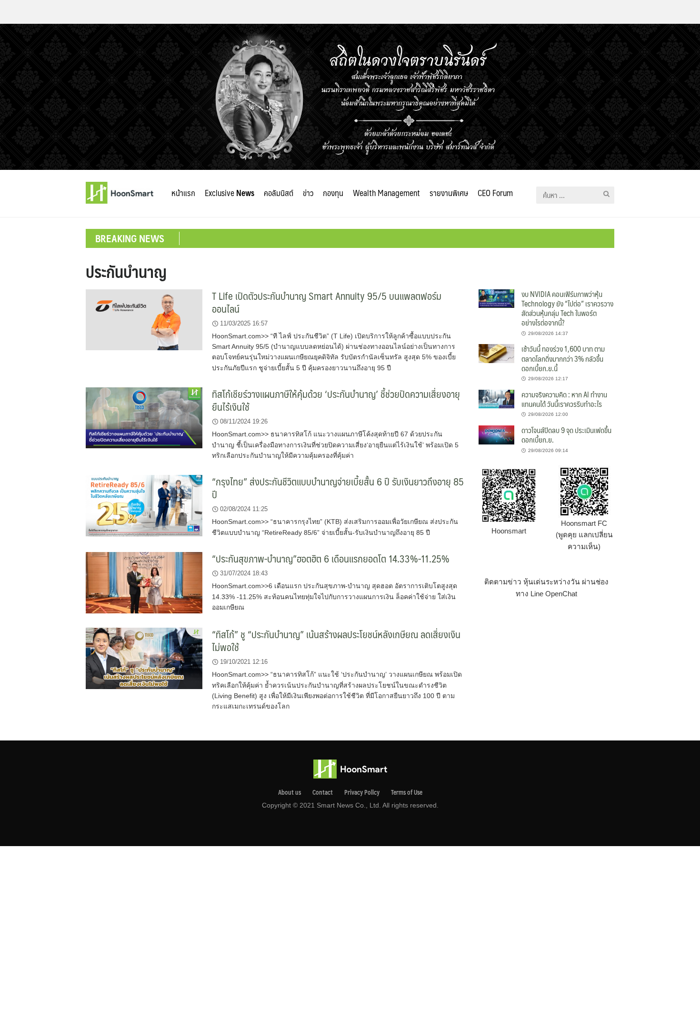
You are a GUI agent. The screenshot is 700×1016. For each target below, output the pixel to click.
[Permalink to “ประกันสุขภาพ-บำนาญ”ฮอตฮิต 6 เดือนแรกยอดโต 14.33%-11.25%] (144, 582)
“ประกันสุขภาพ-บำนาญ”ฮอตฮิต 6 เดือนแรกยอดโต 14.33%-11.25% (331, 558)
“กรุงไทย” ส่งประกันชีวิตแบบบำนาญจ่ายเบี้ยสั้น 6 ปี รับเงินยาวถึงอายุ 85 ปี (338, 488)
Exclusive (229, 192)
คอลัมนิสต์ (278, 192)
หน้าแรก (183, 192)
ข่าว (308, 192)
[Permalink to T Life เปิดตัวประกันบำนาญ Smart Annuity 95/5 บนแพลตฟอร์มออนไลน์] (144, 319)
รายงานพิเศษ (449, 192)
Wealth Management (386, 192)
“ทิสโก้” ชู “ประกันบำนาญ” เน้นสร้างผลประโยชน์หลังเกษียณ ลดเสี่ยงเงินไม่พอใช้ (336, 640)
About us (289, 792)
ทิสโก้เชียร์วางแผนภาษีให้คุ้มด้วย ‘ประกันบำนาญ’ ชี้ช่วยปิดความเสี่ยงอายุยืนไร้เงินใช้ (336, 400)
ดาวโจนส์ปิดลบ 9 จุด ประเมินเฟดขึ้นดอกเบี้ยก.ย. (566, 435)
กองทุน (333, 192)
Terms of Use (406, 792)
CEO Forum (495, 192)
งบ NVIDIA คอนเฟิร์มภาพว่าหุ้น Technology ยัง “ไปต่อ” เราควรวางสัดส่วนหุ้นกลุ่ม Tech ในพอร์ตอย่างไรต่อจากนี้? (567, 308)
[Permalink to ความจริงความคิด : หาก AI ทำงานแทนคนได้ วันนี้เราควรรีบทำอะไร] (496, 399)
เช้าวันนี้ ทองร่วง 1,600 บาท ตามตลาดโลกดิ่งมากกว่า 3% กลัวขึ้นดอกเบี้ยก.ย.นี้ (563, 358)
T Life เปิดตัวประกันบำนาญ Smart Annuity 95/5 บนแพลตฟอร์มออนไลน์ (326, 302)
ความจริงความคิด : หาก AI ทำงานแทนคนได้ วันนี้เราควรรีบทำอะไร (564, 399)
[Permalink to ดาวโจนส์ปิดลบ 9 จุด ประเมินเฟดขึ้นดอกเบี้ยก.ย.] (496, 434)
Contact (322, 792)
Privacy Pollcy (362, 792)
